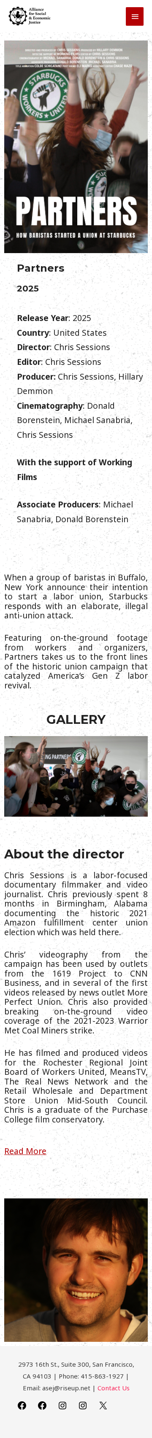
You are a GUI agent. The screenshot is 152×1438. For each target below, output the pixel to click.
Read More (25, 1151)
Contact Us (114, 1388)
